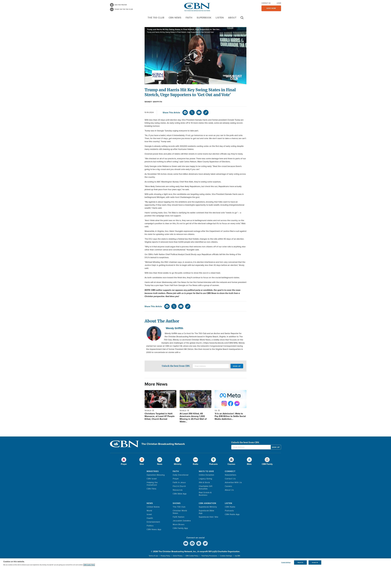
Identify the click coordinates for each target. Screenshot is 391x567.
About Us (229, 490)
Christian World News (180, 511)
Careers (228, 486)
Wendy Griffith (153, 101)
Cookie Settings (286, 562)
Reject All (300, 562)
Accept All (315, 562)
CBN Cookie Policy (191, 556)
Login (279, 3)
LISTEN (220, 17)
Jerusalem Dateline (182, 520)
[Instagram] (198, 543)
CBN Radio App (232, 514)
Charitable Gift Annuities (205, 487)
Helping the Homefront (152, 483)
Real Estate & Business (205, 493)
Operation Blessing (156, 475)
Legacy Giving (205, 478)
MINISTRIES (153, 471)
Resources (178, 490)
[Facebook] (185, 112)
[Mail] (199, 112)
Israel (149, 514)
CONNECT (230, 471)
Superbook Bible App (206, 511)
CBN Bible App (180, 494)
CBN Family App (180, 528)
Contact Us (265, 3)
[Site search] (242, 18)
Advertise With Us (233, 482)
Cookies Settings (226, 556)
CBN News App (154, 529)
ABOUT (232, 17)
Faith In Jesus (179, 482)
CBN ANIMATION (207, 503)
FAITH (189, 17)
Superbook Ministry (208, 507)
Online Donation (206, 475)
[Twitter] (192, 112)
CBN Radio (230, 507)
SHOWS (177, 503)
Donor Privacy (178, 556)
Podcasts (229, 510)
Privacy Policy (165, 556)
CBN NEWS (175, 17)
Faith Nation (178, 517)
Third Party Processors (209, 556)
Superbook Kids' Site (208, 517)
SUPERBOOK (204, 17)
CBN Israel (152, 478)
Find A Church (179, 486)
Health (150, 518)
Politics (150, 525)
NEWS (150, 503)
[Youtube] (185, 543)
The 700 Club (156, 17)
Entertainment (153, 522)
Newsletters (230, 475)
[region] (195, 562)
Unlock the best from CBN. (176, 366)
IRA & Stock (204, 482)
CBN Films (151, 489)
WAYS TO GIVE (206, 471)
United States (153, 507)
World (149, 510)
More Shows (178, 524)
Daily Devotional (180, 475)
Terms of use (153, 556)
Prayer (176, 478)
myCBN (237, 556)
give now (271, 8)
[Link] (206, 112)
